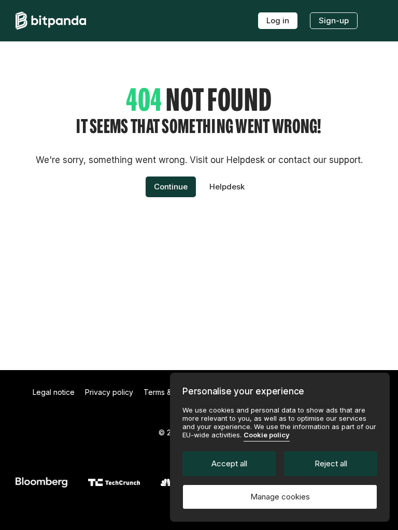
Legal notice (54, 392)
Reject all (331, 463)
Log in (277, 20)
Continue (171, 187)
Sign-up (334, 20)
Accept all (229, 463)
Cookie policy (267, 435)
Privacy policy (109, 392)
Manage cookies (280, 497)
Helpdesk (227, 187)
